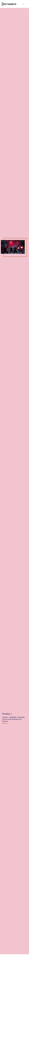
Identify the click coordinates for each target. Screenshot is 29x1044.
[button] (23, 4)
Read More (5, 723)
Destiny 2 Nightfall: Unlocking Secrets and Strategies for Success (13, 719)
